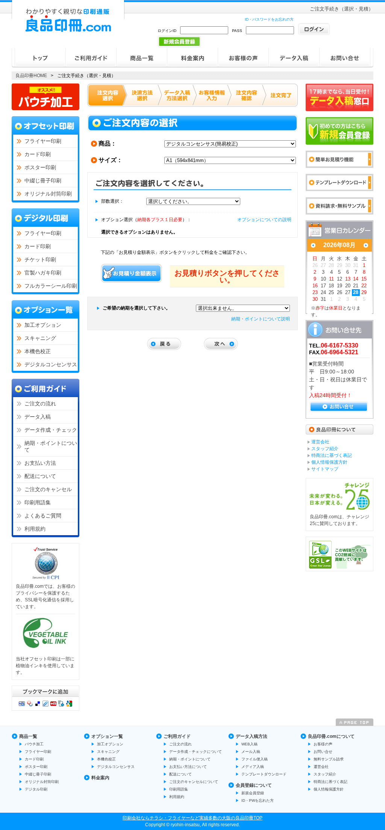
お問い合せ (323, 752)
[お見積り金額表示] (131, 273)
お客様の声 (323, 744)
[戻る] (164, 344)
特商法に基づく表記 (330, 782)
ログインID (167, 31)
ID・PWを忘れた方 (257, 800)
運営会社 (321, 767)
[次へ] (221, 344)
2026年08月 (339, 245)
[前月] (313, 245)
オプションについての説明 (264, 219)
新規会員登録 (252, 793)
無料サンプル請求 (329, 759)
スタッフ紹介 (325, 774)
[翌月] (366, 245)
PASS (237, 31)
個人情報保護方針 (329, 789)
